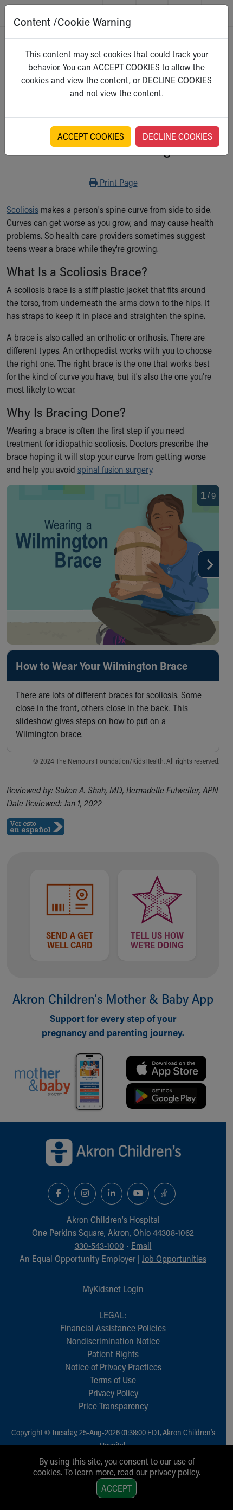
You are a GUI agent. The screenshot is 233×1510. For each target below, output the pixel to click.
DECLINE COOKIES (177, 136)
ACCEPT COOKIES (90, 136)
